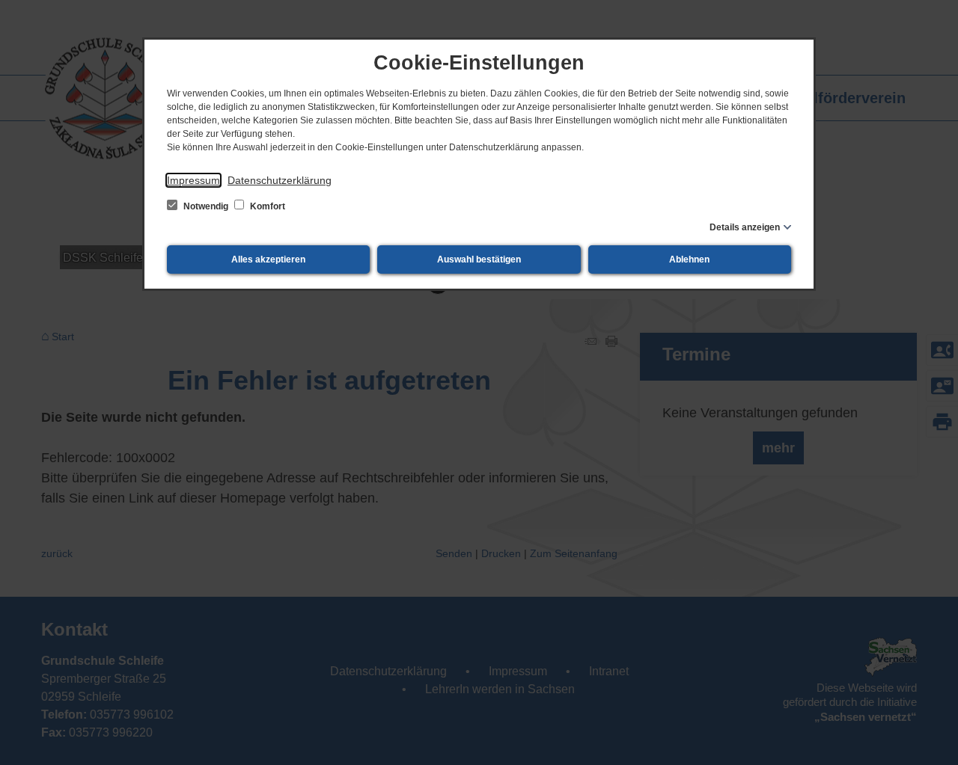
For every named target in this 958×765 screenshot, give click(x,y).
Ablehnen (689, 259)
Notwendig (206, 206)
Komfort (266, 206)
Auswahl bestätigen (479, 259)
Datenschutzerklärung (280, 180)
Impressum (193, 180)
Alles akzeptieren (268, 259)
